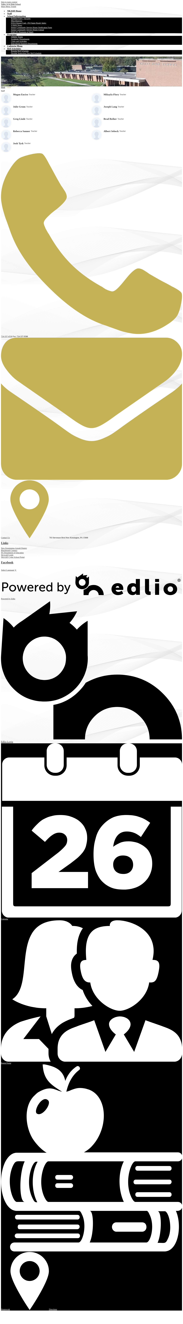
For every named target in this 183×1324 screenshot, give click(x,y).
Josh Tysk (18, 143)
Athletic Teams (17, 37)
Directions (53, 1309)
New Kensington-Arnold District (14, 548)
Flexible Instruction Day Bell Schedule (26, 53)
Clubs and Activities (19, 41)
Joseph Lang (110, 106)
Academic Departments (20, 39)
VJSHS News (16, 25)
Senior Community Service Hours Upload (27, 30)
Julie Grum (19, 106)
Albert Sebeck (111, 131)
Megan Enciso (20, 94)
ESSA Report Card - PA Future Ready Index (28, 23)
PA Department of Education (12, 553)
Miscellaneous (16, 21)
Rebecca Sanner (21, 131)
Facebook (7, 562)
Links (4, 543)
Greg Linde (19, 118)
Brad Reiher (110, 118)
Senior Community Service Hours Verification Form (31, 28)
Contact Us (5, 538)
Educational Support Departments (24, 44)
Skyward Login (7, 555)
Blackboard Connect (9, 550)
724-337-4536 (6, 336)
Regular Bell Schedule (20, 51)
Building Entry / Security (21, 19)
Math (3, 87)
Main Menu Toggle (8, 6)
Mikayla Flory (111, 94)
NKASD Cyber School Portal (13, 557)
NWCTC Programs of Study (22, 32)
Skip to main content (9, 2)
